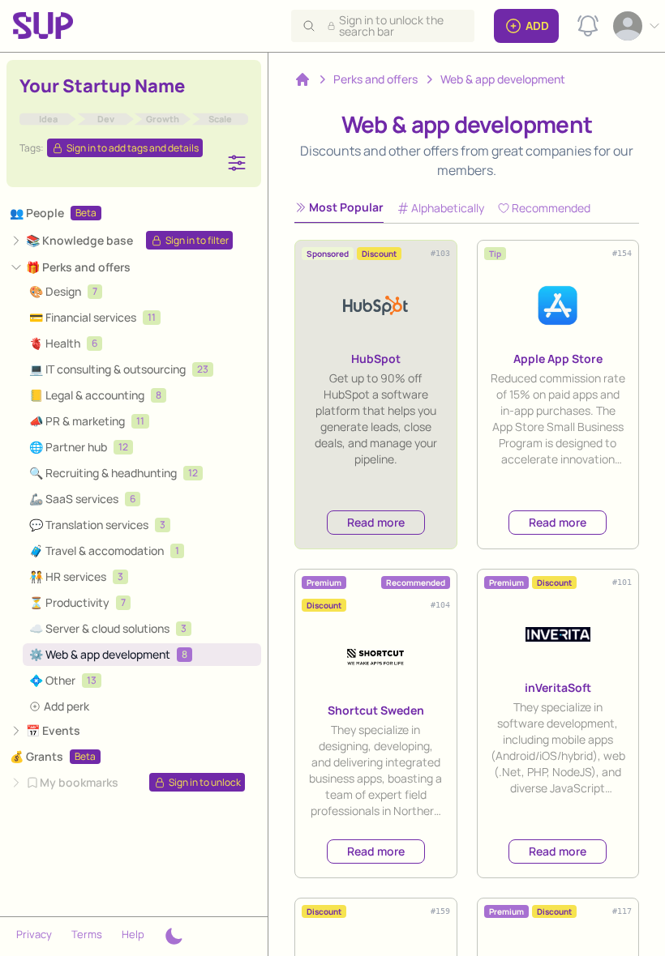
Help (133, 934)
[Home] (302, 79)
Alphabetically (447, 208)
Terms (86, 934)
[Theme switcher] (173, 936)
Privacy (34, 934)
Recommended (551, 208)
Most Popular (346, 207)
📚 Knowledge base (79, 240)
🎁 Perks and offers (78, 267)
